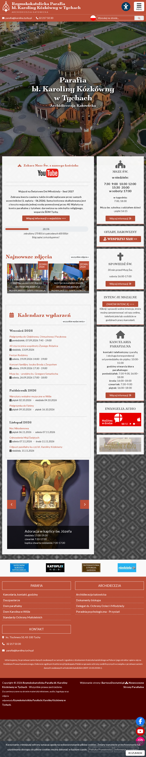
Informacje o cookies (126, 749)
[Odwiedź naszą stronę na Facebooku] (140, 721)
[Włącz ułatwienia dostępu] (125, 6)
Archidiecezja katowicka (91, 594)
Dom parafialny (12, 605)
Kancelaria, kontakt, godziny (20, 594)
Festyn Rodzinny (18, 355)
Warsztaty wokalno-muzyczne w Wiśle (30, 396)
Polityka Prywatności (100, 749)
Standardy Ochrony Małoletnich (22, 617)
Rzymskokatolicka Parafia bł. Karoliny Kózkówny (46, 7)
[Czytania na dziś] (120, 444)
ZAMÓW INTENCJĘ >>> (120, 304)
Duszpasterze (11, 600)
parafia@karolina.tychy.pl (18, 18)
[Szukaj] (139, 18)
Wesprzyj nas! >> (122, 239)
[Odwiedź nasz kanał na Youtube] (140, 731)
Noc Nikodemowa (19, 428)
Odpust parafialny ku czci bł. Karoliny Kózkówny (35, 446)
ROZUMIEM (135, 753)
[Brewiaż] (55, 567)
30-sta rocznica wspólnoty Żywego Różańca (33, 345)
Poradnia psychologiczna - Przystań (98, 611)
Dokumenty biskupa (88, 600)
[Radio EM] (127, 567)
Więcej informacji (119, 218)
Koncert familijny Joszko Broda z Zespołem (33, 364)
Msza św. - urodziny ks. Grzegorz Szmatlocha (33, 373)
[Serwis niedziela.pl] (91, 567)
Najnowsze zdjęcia (29, 256)
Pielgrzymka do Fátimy (21, 405)
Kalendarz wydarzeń (42, 315)
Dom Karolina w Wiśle (16, 611)
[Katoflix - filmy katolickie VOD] (19, 567)
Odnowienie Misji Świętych (24, 437)
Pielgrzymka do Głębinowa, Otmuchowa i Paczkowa (37, 336)
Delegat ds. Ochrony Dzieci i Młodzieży (100, 605)
